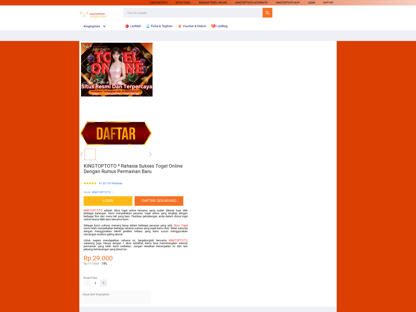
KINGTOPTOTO (158, 2)
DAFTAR (328, 2)
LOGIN (311, 2)
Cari (267, 13)
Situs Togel (181, 225)
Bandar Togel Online (213, 2)
